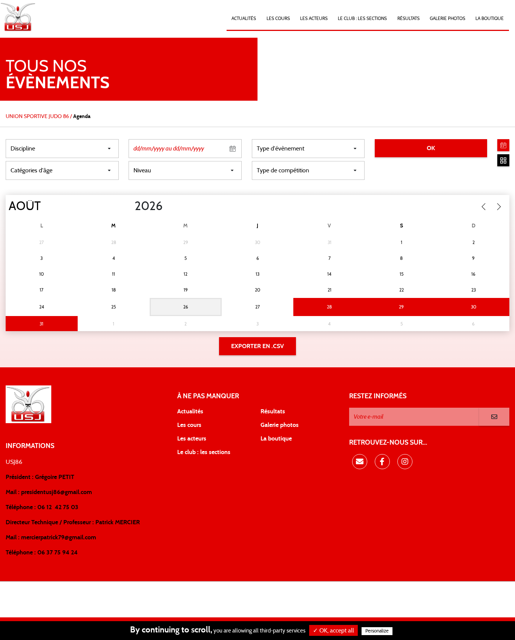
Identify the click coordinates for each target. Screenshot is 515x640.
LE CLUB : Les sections (362, 18)
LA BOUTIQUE (489, 18)
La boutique (276, 439)
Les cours (278, 18)
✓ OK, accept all (333, 631)
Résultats (408, 18)
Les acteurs (314, 18)
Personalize (377, 631)
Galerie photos (447, 18)
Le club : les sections (203, 452)
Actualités (243, 18)
